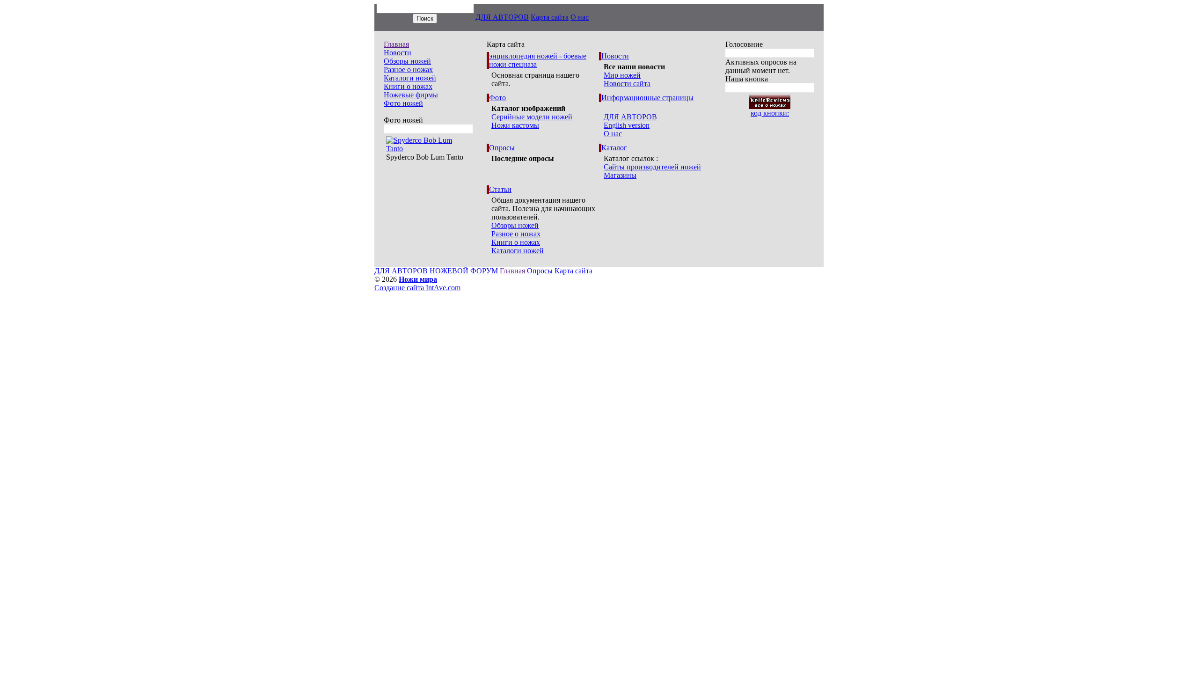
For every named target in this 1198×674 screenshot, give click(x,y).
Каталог (614, 148)
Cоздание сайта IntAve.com (417, 288)
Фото (497, 98)
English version (627, 125)
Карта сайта (550, 17)
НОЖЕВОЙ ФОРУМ (464, 271)
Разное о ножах (408, 69)
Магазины (620, 175)
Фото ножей (403, 103)
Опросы (502, 148)
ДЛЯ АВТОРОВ (502, 17)
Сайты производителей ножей (652, 167)
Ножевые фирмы (411, 95)
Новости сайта (627, 84)
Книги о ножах (408, 86)
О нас (579, 17)
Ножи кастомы (515, 125)
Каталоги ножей (410, 78)
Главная (396, 44)
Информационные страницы (647, 98)
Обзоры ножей (407, 61)
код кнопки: (770, 113)
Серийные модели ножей (531, 117)
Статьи (500, 189)
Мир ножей (622, 75)
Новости (397, 53)
